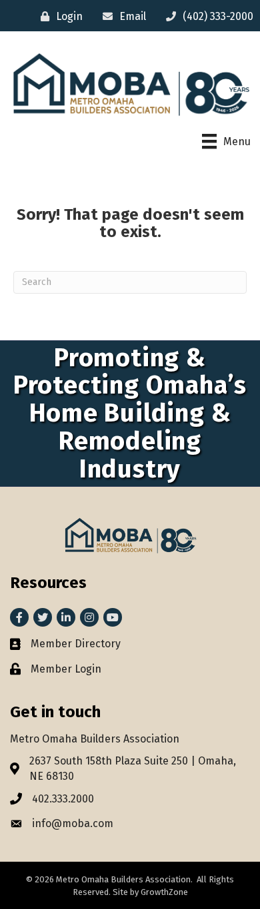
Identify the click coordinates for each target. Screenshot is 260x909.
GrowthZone (164, 892)
